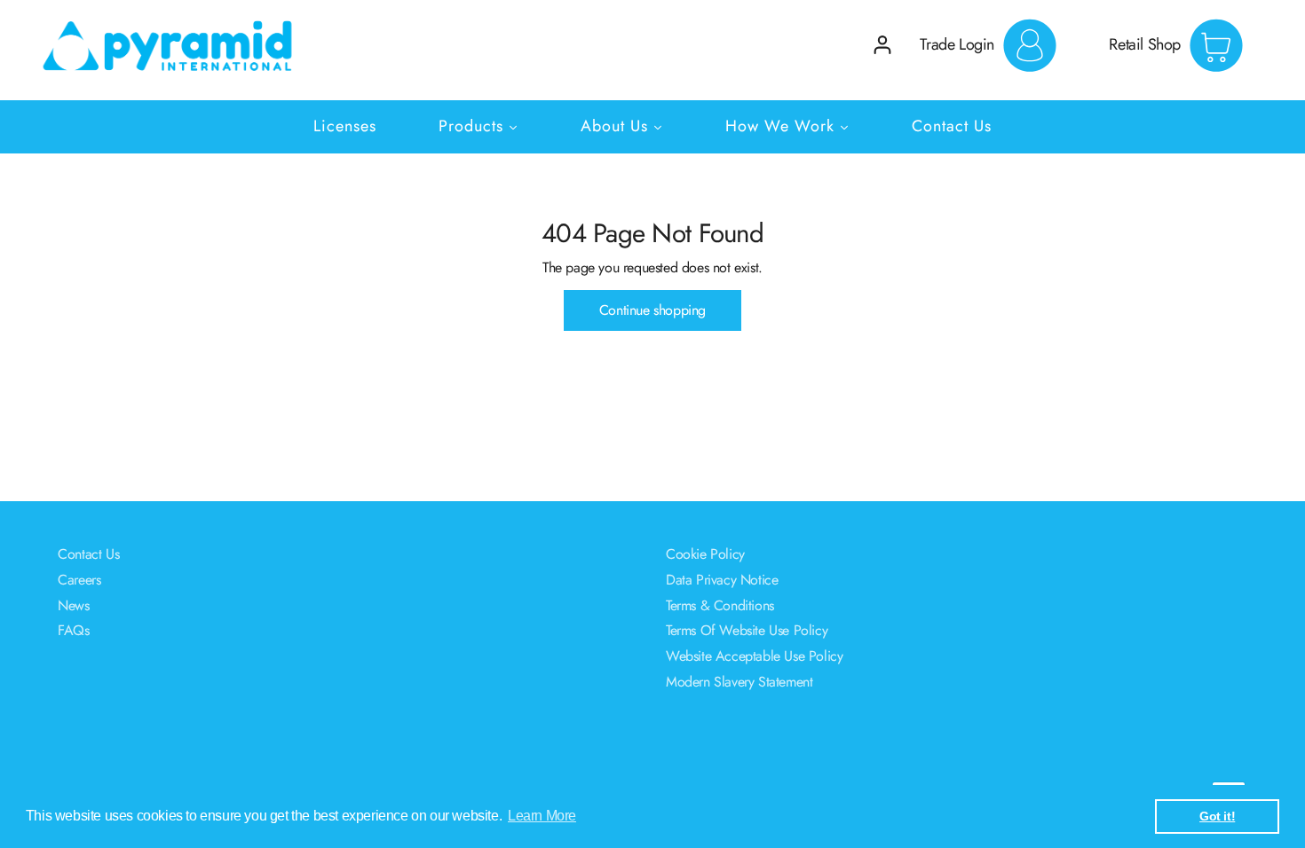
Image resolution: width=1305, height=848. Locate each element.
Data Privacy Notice (722, 579)
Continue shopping (652, 310)
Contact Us (88, 554)
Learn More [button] (542, 815)
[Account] (882, 44)
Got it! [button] (1217, 816)
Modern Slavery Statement (739, 681)
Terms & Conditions (720, 605)
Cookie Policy (705, 554)
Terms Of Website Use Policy (746, 630)
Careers (79, 579)
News (73, 605)
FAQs (73, 630)
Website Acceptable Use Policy (754, 656)
